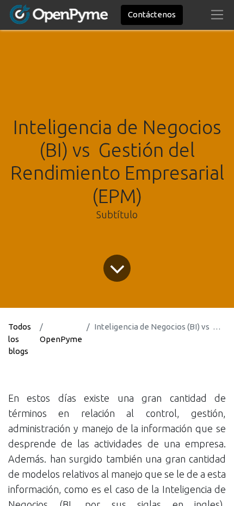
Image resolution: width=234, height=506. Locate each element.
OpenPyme (61, 339)
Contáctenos (152, 14)
